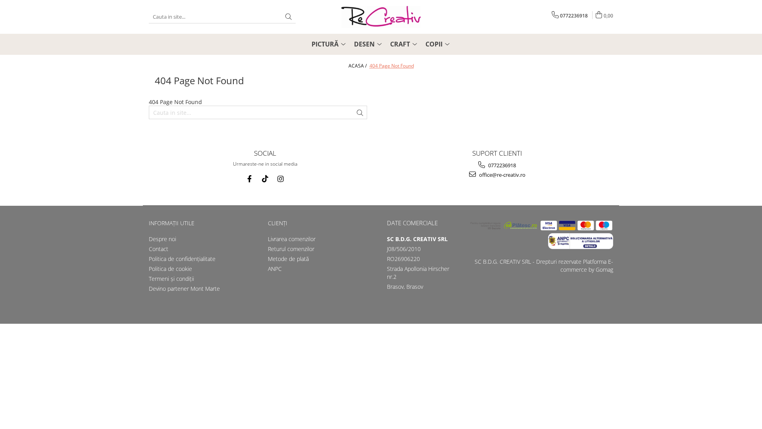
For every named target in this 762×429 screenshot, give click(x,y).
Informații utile (171, 223)
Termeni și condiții (171, 278)
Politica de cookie (170, 268)
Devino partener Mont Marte (184, 288)
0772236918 (501, 165)
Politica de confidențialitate (182, 259)
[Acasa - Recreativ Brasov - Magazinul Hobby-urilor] (381, 17)
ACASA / (358, 65)
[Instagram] (280, 179)
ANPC (275, 268)
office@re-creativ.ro (501, 174)
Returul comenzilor (291, 249)
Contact (158, 249)
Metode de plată (288, 259)
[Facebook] (249, 179)
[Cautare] (288, 16)
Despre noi (162, 239)
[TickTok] (265, 179)
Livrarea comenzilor (292, 239)
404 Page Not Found (391, 65)
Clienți (277, 223)
